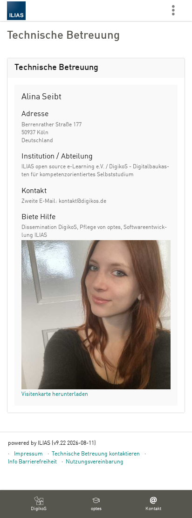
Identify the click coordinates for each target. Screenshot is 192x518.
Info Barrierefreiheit (32, 462)
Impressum (28, 454)
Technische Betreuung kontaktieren (96, 454)
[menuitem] (38, 504)
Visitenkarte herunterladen (54, 394)
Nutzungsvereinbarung (94, 462)
